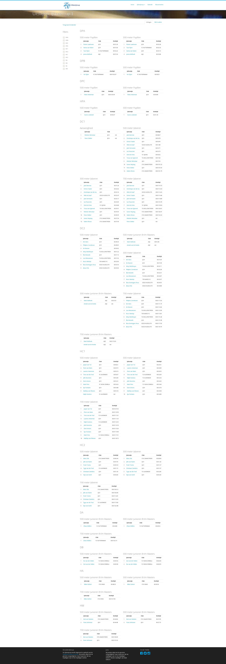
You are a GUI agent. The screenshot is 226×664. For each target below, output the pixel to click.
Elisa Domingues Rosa (89, 265)
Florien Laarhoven (88, 44)
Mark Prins (86, 384)
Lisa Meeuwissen (88, 258)
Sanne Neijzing (131, 164)
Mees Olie (86, 458)
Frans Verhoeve (87, 622)
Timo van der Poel (88, 374)
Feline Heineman (89, 94)
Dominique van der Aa (133, 138)
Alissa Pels (86, 268)
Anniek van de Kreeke (133, 245)
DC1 (66, 49)
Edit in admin (158, 22)
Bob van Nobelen (88, 619)
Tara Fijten (86, 51)
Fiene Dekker (88, 138)
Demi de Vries (131, 154)
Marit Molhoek (131, 242)
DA (66, 60)
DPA (66, 37)
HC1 (66, 54)
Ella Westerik (86, 255)
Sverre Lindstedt (89, 115)
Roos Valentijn (87, 261)
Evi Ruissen (86, 248)
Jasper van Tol (87, 365)
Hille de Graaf (130, 145)
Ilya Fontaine (86, 387)
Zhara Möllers (87, 526)
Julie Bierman (130, 135)
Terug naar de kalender (69, 25)
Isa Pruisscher (131, 151)
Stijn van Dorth (87, 475)
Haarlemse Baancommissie (70, 654)
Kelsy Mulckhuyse (88, 251)
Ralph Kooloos (87, 394)
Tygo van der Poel (88, 468)
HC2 (66, 57)
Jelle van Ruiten (87, 462)
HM (66, 69)
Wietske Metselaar (90, 135)
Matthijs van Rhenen (89, 391)
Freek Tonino (87, 465)
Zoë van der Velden (88, 564)
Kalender (150, 4)
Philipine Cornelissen (89, 245)
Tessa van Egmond (132, 158)
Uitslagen (148, 22)
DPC (66, 43)
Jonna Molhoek (87, 54)
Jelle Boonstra (87, 378)
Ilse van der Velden (88, 561)
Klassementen (159, 4)
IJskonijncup (140, 4)
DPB (66, 40)
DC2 (66, 52)
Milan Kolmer (88, 584)
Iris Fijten (86, 74)
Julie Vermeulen (131, 148)
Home (132, 4)
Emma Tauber (131, 141)
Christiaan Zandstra (88, 471)
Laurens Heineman (88, 371)
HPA (66, 46)
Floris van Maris (87, 368)
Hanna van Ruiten (88, 47)
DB (66, 63)
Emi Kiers (85, 242)
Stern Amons (87, 381)
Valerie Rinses (131, 171)
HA (66, 66)
